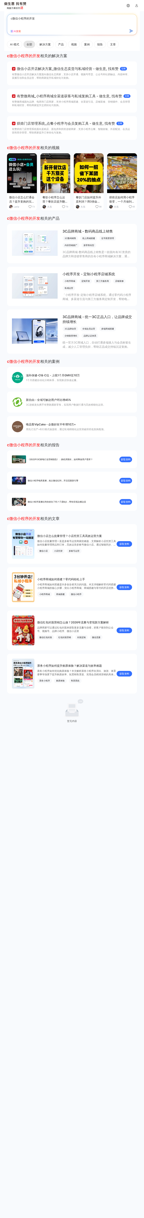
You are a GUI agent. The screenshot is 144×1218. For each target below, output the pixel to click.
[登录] (136, 5)
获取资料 (126, 459)
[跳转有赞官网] (128, 5)
